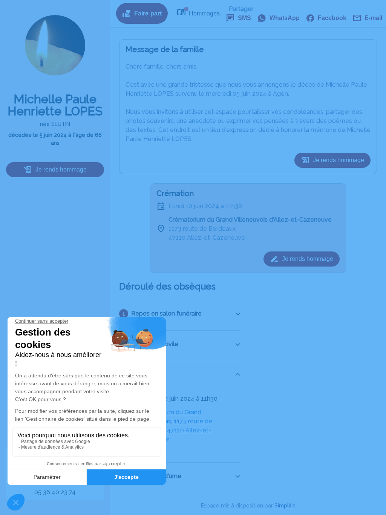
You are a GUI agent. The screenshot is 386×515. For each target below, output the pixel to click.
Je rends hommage (61, 169)
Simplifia (285, 506)
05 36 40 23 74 (55, 492)
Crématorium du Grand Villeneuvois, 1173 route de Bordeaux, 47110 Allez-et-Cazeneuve (174, 426)
